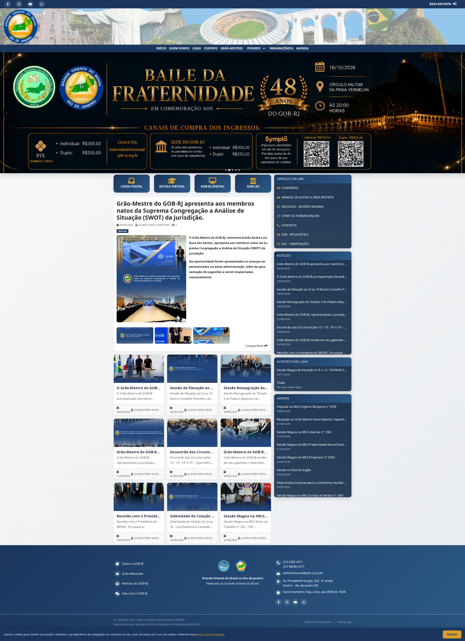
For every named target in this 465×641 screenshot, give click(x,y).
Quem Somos (179, 48)
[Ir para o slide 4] (236, 170)
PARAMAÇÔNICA (281, 48)
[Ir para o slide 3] (232, 170)
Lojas (196, 48)
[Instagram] (19, 4)
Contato (211, 48)
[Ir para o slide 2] (229, 170)
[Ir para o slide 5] (239, 170)
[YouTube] (30, 4)
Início (161, 48)
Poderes (254, 48)
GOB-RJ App (344, 622)
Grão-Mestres (232, 48)
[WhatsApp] (41, 4)
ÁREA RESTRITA (440, 4)
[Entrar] (454, 4)
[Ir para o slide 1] (226, 170)
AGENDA (302, 48)
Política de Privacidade (318, 622)
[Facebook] (7, 4)
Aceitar (452, 634)
